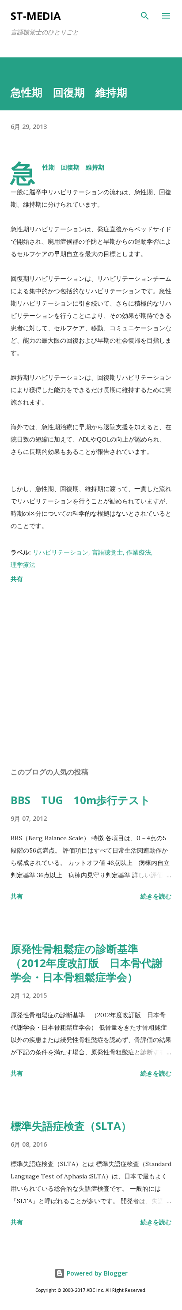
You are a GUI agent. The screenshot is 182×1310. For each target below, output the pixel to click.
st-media (36, 15)
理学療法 (23, 564)
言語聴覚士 (107, 552)
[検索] (145, 16)
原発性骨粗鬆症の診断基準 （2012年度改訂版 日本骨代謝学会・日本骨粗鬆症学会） (87, 962)
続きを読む (155, 896)
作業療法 (138, 552)
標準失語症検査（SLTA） (71, 1125)
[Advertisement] (91, 677)
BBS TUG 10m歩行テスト (81, 800)
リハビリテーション (60, 552)
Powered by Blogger (96, 1273)
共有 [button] (17, 578)
